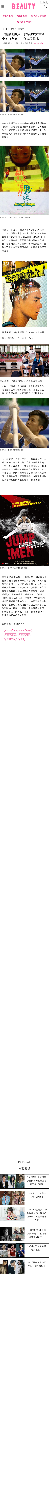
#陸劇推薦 (8, 16)
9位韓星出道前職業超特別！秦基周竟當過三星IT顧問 (37, 1180)
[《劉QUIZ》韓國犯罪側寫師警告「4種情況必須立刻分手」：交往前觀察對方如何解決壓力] (12, 1234)
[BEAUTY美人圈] (23, 6)
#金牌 (21, 639)
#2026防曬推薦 (38, 16)
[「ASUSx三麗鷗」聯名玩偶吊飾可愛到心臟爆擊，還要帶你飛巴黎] (12, 1215)
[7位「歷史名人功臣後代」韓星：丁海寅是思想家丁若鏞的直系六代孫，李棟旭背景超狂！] (12, 1267)
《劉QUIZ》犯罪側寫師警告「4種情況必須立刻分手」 (36, 1233)
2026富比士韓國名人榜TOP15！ (37, 1195)
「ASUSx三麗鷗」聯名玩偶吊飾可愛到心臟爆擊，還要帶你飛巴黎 (37, 1214)
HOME (4, 29)
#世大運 (8, 631)
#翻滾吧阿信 (24, 635)
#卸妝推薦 (22, 16)
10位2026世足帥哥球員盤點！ (36, 1248)
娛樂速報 (21, 29)
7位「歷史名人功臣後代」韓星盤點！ (36, 1264)
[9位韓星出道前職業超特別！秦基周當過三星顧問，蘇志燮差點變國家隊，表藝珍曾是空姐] (12, 1181)
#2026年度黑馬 (24, 22)
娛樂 (12, 29)
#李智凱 (19, 631)
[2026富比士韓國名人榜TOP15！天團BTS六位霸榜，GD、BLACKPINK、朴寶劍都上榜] (12, 1198)
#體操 (28, 631)
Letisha (40, 43)
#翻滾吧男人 (10, 639)
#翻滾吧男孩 (10, 635)
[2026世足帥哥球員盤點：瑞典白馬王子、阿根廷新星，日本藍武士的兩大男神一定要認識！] (12, 1250)
